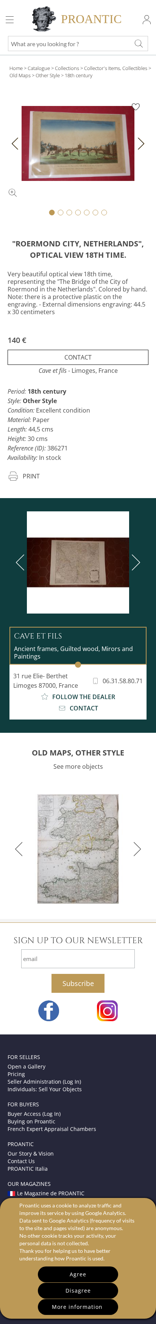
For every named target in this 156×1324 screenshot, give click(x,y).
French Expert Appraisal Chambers (52, 1128)
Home (16, 68)
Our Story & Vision (31, 1153)
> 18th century (76, 75)
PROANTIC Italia (28, 1168)
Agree (78, 1274)
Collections (67, 68)
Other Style (48, 75)
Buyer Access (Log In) (34, 1113)
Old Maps (20, 75)
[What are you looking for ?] (138, 43)
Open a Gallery (26, 1066)
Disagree (78, 1290)
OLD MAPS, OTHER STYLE (78, 753)
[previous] (21, 562)
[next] (134, 562)
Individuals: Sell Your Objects (45, 1089)
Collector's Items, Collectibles (115, 68)
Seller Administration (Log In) (44, 1081)
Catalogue (39, 68)
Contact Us (21, 1161)
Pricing (16, 1074)
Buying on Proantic (31, 1121)
